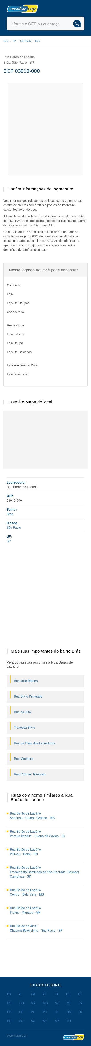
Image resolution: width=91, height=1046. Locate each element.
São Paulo (25, 41)
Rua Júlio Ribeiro (26, 680)
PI (32, 1012)
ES (9, 1003)
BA (56, 994)
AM (32, 994)
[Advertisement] (45, 129)
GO (21, 1003)
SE (45, 1020)
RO (81, 1012)
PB (9, 1012)
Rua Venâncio (23, 758)
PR (45, 1012)
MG (45, 1003)
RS (21, 1020)
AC (9, 994)
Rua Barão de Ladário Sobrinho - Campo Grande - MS (32, 815)
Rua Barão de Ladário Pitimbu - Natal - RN (25, 851)
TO (69, 1020)
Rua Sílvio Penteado (28, 696)
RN (69, 1012)
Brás (37, 41)
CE (68, 994)
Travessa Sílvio (24, 727)
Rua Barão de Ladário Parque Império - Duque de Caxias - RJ (37, 833)
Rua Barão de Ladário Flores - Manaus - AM (25, 910)
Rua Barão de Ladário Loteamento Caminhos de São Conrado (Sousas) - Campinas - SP (45, 871)
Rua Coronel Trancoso (30, 774)
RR (9, 1020)
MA (33, 1003)
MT (69, 1003)
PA (80, 1003)
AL (20, 994)
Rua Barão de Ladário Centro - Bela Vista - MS (27, 892)
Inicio (6, 41)
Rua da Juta (22, 712)
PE (21, 1012)
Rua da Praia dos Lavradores (34, 743)
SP (14, 41)
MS (57, 1003)
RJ (57, 1012)
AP (44, 994)
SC (33, 1020)
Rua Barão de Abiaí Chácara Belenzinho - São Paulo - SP (36, 928)
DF (80, 994)
